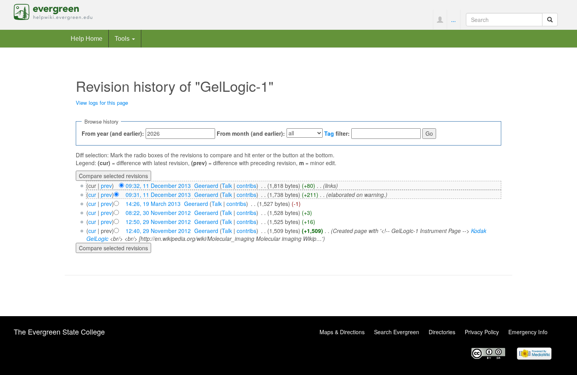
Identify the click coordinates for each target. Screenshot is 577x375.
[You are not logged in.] (439, 19)
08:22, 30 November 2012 (158, 213)
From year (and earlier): (113, 133)
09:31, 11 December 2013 (158, 194)
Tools (123, 38)
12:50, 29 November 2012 (158, 222)
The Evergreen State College (59, 331)
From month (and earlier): (251, 133)
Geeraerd (206, 185)
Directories (442, 332)
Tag (329, 133)
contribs (246, 185)
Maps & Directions (342, 332)
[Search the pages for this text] (550, 19)
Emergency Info (528, 332)
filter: (337, 133)
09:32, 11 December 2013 (158, 185)
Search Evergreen (396, 332)
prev (106, 185)
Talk (227, 185)
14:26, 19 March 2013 (153, 204)
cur (92, 194)
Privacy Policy (482, 332)
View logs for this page (102, 102)
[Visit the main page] (53, 11)
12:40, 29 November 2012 (158, 231)
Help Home (86, 38)
